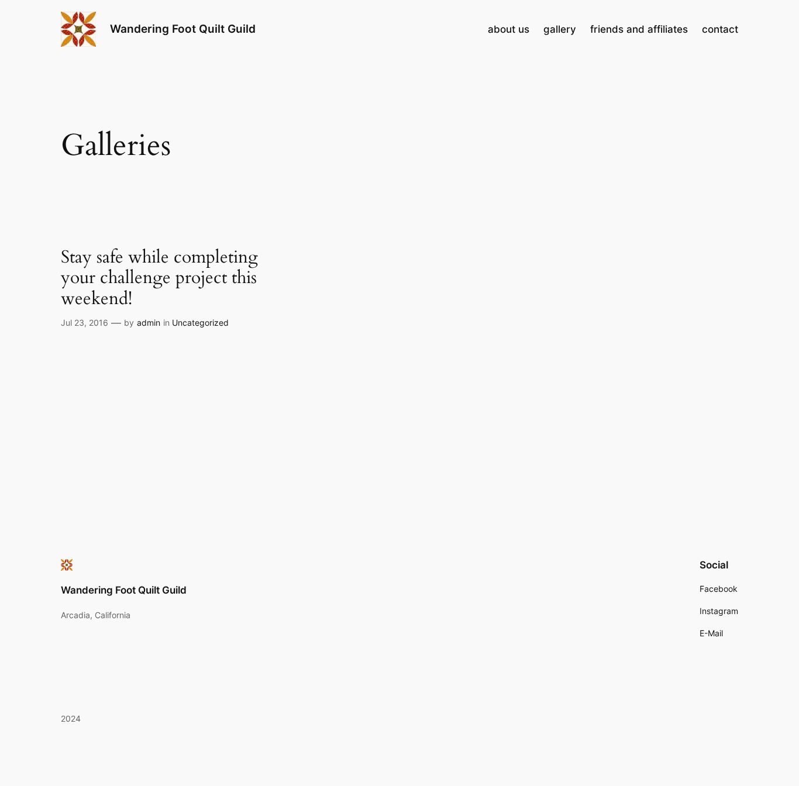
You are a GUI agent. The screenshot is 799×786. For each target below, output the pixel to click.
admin (148, 323)
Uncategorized (200, 323)
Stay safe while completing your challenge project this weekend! (159, 278)
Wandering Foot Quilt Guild (183, 29)
